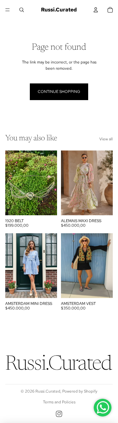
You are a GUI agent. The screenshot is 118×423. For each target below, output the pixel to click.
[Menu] (7, 9)
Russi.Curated (47, 391)
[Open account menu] (95, 10)
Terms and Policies (59, 402)
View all (106, 139)
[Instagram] (59, 414)
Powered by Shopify (79, 391)
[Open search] (21, 10)
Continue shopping (59, 91)
